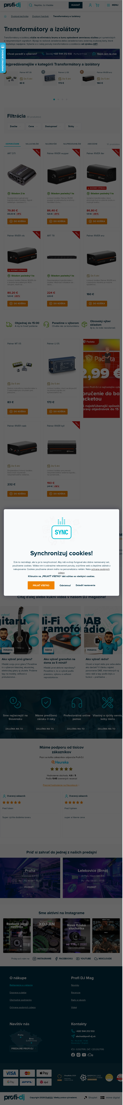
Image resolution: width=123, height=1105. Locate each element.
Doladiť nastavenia (85, 585)
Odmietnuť (65, 585)
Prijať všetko (41, 585)
